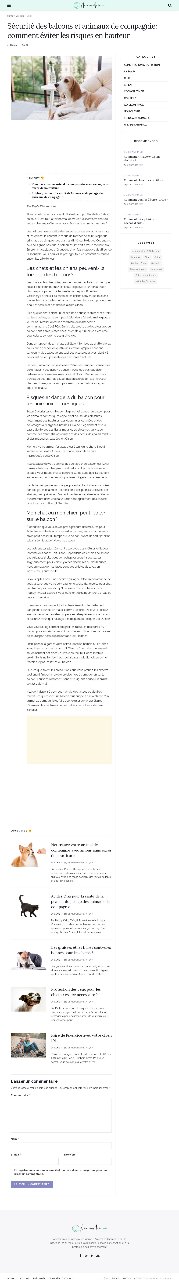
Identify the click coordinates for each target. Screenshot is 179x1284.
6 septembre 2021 (75, 914)
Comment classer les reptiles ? (143, 180)
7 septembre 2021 (75, 863)
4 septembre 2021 (75, 1048)
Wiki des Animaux (135, 124)
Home (10, 16)
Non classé (132, 111)
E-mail (16, 1154)
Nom (15, 1139)
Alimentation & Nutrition (142, 65)
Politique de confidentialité (46, 1278)
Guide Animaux (134, 104)
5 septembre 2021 (75, 1002)
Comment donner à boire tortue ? (146, 199)
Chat (127, 78)
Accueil (11, 1278)
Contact (68, 1278)
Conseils (20, 16)
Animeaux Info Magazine (123, 1278)
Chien (29, 16)
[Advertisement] (61, 149)
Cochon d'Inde (134, 91)
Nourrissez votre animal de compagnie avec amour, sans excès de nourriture (81, 850)
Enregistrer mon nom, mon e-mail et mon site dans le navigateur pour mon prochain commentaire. (61, 1172)
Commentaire (21, 1095)
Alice (57, 863)
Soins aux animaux (136, 118)
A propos (24, 1278)
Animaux (129, 71)
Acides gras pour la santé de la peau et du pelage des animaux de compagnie (80, 901)
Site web (69, 1154)
